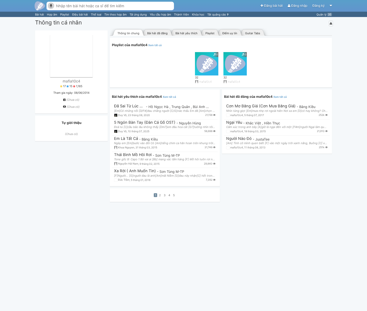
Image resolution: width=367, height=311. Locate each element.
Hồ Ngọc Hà (158, 107)
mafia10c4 (71, 81)
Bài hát (40, 14)
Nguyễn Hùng (190, 123)
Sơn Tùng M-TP (167, 155)
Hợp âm (52, 14)
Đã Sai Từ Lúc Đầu (129, 106)
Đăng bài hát (273, 6)
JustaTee (262, 139)
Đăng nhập (299, 6)
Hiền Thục (272, 123)
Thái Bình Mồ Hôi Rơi (133, 155)
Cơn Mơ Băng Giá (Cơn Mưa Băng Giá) (261, 106)
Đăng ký (318, 6)
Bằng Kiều (150, 139)
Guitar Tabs (252, 33)
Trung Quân (181, 107)
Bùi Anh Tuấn (203, 107)
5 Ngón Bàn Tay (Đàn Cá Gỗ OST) (144, 123)
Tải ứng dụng (139, 14)
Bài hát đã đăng (157, 33)
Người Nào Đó (239, 139)
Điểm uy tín (229, 33)
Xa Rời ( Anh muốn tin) (135, 171)
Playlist (65, 14)
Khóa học (198, 14)
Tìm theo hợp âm (115, 14)
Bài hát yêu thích (186, 33)
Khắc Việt (254, 123)
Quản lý (323, 14)
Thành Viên (182, 14)
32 (196, 77)
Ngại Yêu (234, 123)
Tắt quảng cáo (217, 14)
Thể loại (96, 14)
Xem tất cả (155, 45)
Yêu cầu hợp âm (161, 14)
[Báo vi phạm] (331, 23)
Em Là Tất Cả (126, 139)
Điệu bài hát (80, 14)
